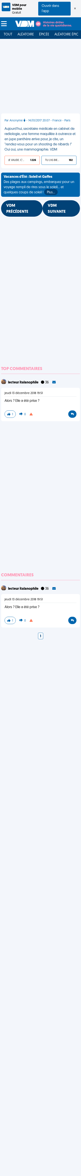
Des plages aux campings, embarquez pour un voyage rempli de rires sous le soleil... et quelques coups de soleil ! (39, 184)
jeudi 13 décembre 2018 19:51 (24, 393)
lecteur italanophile (23, 382)
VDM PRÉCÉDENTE (17, 209)
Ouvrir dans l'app (50, 8)
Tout (8, 34)
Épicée (44, 34)
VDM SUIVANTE (57, 209)
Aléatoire (25, 34)
